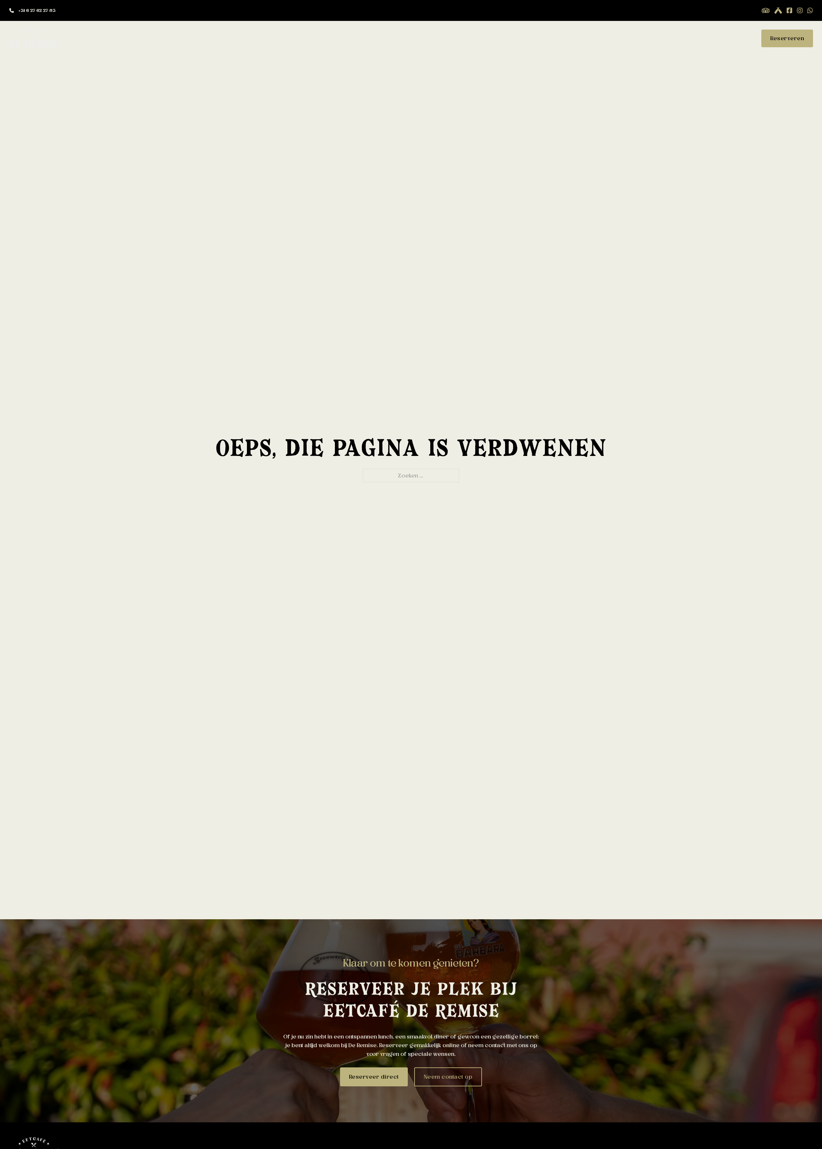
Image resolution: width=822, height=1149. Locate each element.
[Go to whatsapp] (810, 10)
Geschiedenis (637, 38)
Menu (417, 38)
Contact (741, 38)
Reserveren (787, 38)
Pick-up (440, 38)
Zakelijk (714, 38)
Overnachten (562, 38)
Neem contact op (448, 1076)
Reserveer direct (374, 1076)
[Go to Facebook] (789, 10)
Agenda (467, 38)
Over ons (599, 38)
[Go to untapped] (766, 10)
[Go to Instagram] (800, 10)
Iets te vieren (680, 38)
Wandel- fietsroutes (511, 38)
